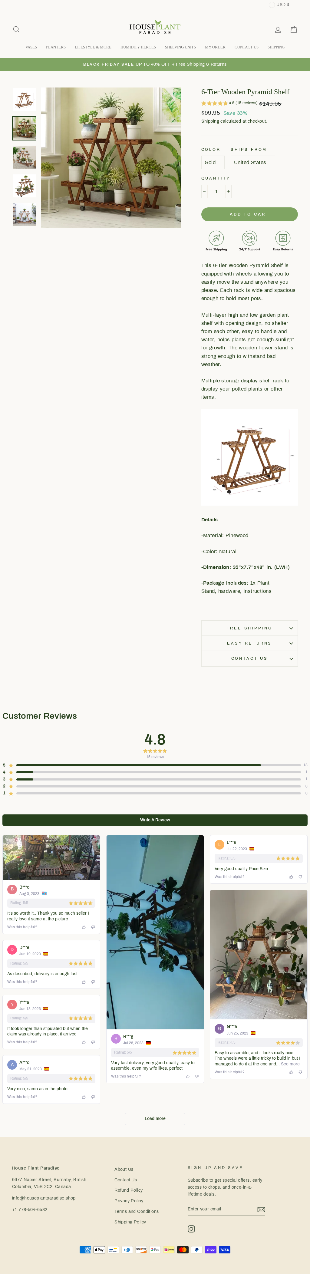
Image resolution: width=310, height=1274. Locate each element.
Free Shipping (249, 628)
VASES (31, 47)
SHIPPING (276, 47)
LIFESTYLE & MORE (93, 47)
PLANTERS (56, 47)
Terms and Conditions (136, 1211)
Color (211, 149)
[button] (229, 103)
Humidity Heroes (138, 47)
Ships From (249, 149)
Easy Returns (249, 643)
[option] (155, 64)
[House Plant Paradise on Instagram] (191, 1229)
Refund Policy (128, 1190)
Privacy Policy (128, 1200)
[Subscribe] (261, 1209)
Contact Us (125, 1179)
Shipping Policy (130, 1222)
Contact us (249, 658)
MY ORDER (215, 47)
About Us (123, 1169)
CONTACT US (247, 47)
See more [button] (290, 1064)
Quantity (216, 178)
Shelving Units (180, 47)
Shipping (210, 121)
